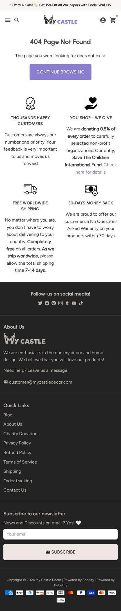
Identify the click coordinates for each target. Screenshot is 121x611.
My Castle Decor (48, 580)
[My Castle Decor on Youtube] (74, 303)
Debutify (60, 585)
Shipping (12, 471)
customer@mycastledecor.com (37, 382)
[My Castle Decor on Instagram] (60, 303)
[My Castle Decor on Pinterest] (53, 303)
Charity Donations (21, 433)
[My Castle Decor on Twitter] (40, 303)
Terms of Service (20, 462)
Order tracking (17, 480)
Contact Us (14, 490)
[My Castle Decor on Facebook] (47, 303)
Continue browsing (60, 72)
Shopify (88, 580)
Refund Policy (17, 452)
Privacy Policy (17, 443)
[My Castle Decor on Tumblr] (67, 303)
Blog (7, 415)
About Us (12, 424)
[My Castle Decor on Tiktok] (81, 303)
